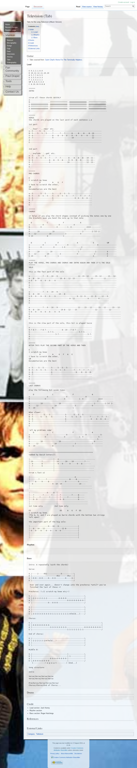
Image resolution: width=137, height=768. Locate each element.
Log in (132, 2)
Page (27, 7)
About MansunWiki (67, 753)
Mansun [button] (10, 35)
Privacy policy (54, 753)
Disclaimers (78, 753)
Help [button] (8, 86)
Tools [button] (8, 81)
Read (78, 7)
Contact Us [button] (12, 91)
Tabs (9, 60)
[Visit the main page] (13, 13)
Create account (123, 2)
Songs (9, 46)
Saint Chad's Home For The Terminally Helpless (63, 60)
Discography (11, 43)
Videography (11, 62)
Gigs (8, 49)
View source (87, 7)
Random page (10, 30)
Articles (10, 57)
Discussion (38, 7)
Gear (9, 51)
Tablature (39, 734)
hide (37, 26)
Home (7, 24)
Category (31, 734)
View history (98, 7)
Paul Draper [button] (12, 75)
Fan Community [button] (12, 69)
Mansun (10, 40)
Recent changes (11, 27)
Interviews (11, 54)
